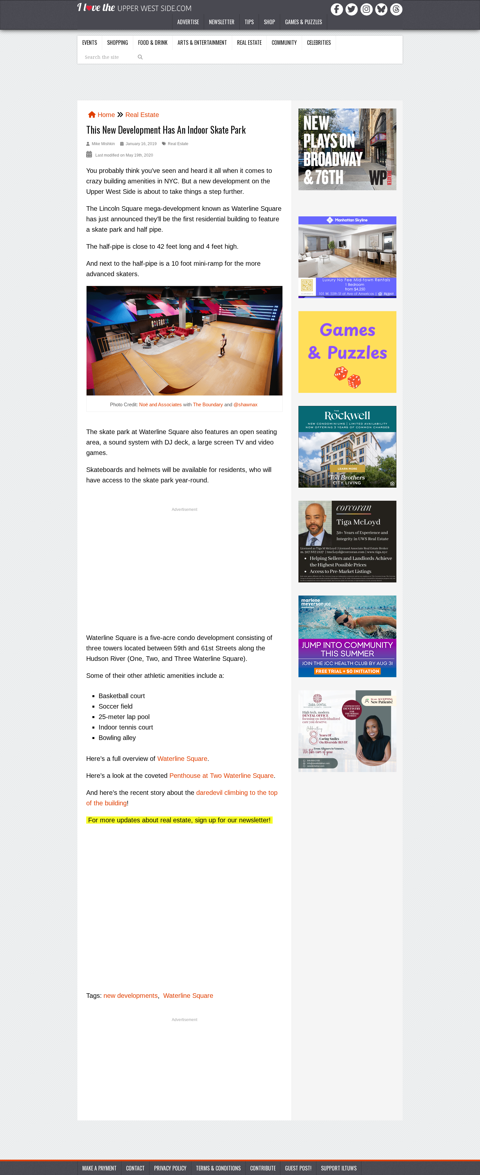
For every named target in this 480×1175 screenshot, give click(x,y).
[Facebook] (337, 8)
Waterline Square (182, 758)
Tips (249, 22)
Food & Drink (153, 42)
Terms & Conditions (218, 1168)
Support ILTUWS (339, 1168)
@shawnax (245, 404)
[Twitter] (352, 8)
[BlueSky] (382, 8)
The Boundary (208, 404)
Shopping (117, 42)
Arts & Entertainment (202, 42)
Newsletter (221, 22)
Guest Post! (298, 1168)
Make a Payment (99, 1168)
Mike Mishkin (103, 144)
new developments (131, 995)
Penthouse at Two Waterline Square (221, 775)
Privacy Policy (170, 1168)
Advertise (188, 22)
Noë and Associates (160, 404)
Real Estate (249, 42)
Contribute (263, 1168)
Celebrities (319, 42)
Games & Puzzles (303, 22)
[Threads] (396, 8)
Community (284, 42)
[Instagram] (367, 8)
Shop (269, 22)
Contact (135, 1168)
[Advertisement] (184, 563)
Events (89, 42)
